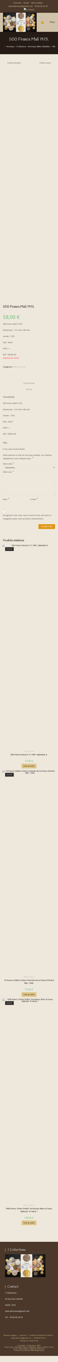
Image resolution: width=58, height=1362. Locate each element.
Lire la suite (29, 766)
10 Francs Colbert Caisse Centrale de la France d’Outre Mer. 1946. (29, 981)
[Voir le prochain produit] (53, 63)
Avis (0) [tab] (29, 389)
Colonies (22, 367)
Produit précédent (14, 63)
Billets (15, 367)
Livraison (17, 2)
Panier (26, 2)
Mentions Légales (10, 1335)
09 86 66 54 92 (41, 6)
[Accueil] (3, 46)
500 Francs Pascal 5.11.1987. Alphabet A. (29, 754)
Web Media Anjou (37, 1350)
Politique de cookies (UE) (29, 1341)
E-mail (34, 499)
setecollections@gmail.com (20, 6)
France (31, 751)
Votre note (8, 464)
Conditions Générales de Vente (40, 1335)
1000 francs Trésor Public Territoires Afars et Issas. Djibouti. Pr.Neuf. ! (29, 1210)
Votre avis (8, 471)
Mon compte (37, 2)
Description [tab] (29, 383)
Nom (6, 499)
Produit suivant (45, 63)
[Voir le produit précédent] (5, 63)
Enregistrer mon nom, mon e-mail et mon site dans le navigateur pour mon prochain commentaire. (27, 517)
